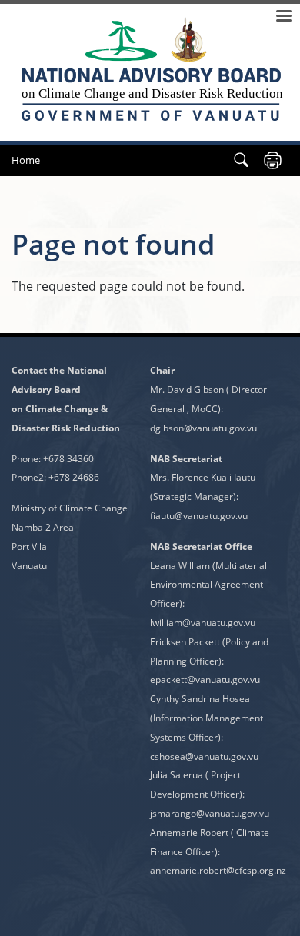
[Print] (272, 160)
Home (26, 160)
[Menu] (283, 17)
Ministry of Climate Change (70, 508)
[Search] (241, 160)
